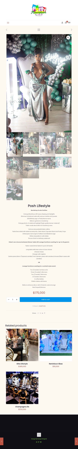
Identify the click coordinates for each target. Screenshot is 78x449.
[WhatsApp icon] (36, 442)
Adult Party (42, 306)
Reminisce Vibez (56, 364)
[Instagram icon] (40, 442)
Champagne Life (22, 407)
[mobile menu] (8, 22)
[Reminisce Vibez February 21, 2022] (1, 441)
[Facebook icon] (38, 442)
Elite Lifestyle (22, 364)
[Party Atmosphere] (39, 10)
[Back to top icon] (39, 435)
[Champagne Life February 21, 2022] (76, 441)
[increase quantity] (16, 300)
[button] (68, 37)
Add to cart (45, 299)
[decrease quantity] (8, 300)
